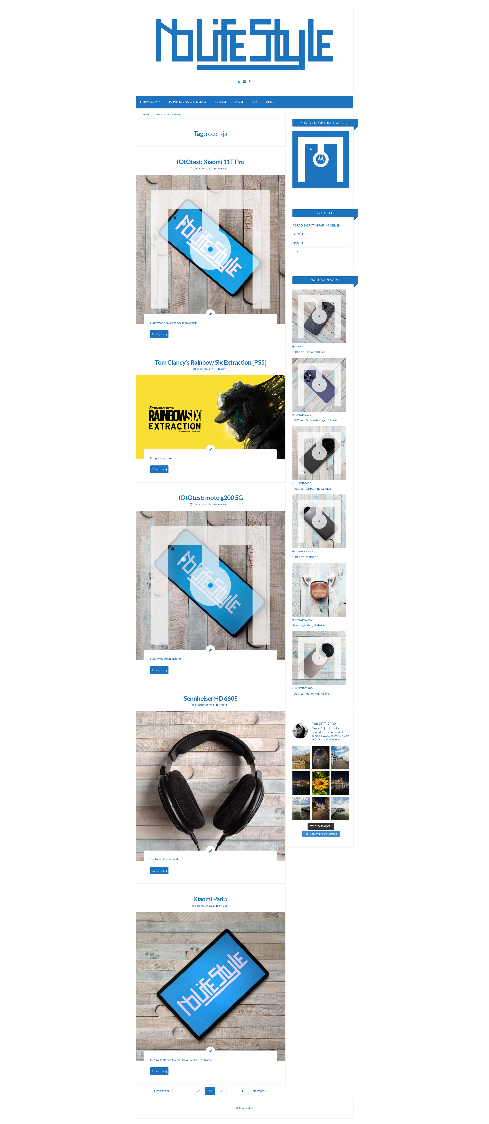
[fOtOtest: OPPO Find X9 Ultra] (319, 453)
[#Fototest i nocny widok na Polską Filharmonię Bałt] (301, 783)
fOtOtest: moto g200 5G (210, 497)
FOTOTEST (220, 101)
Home (146, 114)
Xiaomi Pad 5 (210, 899)
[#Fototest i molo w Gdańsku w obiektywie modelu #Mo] (301, 757)
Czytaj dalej (159, 334)
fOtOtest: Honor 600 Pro (308, 352)
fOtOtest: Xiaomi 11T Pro (210, 161)
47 (244, 1091)
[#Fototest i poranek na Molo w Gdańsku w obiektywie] (340, 757)
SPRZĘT (239, 101)
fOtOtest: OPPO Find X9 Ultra (312, 488)
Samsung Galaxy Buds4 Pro (309, 625)
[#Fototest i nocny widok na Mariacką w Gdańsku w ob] (321, 757)
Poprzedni (162, 1091)
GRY (254, 101)
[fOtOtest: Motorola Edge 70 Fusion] (319, 385)
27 (200, 1091)
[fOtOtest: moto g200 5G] (210, 585)
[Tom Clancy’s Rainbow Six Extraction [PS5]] (210, 417)
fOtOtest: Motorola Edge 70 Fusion (315, 420)
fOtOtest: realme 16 (305, 557)
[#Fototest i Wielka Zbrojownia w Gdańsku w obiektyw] (321, 808)
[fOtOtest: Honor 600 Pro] (319, 316)
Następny (259, 1091)
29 (223, 1091)
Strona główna (150, 101)
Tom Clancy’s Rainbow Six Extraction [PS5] (210, 362)
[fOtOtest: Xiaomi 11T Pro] (210, 249)
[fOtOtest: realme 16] (319, 521)
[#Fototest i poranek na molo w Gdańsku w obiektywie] (340, 808)
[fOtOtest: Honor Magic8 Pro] (319, 658)
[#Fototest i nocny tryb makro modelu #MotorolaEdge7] (321, 783)
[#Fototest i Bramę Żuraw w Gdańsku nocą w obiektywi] (340, 783)
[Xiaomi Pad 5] (210, 986)
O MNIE (270, 101)
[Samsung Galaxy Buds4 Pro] (319, 590)
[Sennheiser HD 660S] (210, 786)
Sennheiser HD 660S (210, 698)
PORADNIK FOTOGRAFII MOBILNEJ (187, 101)
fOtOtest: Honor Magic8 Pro (311, 693)
